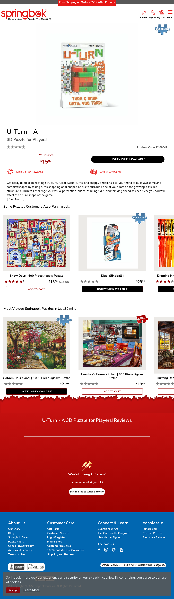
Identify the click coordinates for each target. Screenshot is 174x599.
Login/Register (56, 537)
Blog (11, 533)
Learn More (31, 590)
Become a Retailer (154, 537)
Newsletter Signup (109, 537)
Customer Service (58, 533)
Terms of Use (16, 554)
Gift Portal (53, 529)
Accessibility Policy (20, 550)
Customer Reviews (59, 546)
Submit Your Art (108, 529)
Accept (13, 590)
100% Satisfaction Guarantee (65, 550)
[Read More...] (15, 199)
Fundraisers (150, 529)
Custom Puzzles (152, 533)
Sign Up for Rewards (29, 172)
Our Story (14, 529)
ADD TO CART (36, 289)
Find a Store (54, 542)
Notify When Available (128, 159)
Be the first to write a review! (87, 491)
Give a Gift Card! (110, 172)
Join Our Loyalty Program (113, 533)
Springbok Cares (18, 537)
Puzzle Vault (15, 542)
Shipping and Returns (60, 554)
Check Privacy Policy (21, 546)
